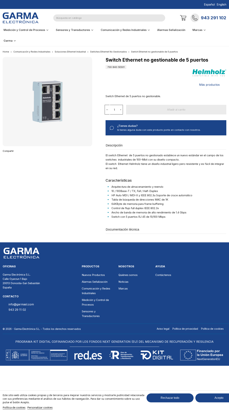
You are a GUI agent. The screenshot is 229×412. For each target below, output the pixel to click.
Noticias (123, 281)
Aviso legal (163, 328)
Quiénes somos (128, 275)
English (221, 4)
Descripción (114, 145)
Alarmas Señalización (95, 281)
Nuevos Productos (93, 275)
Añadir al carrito (176, 109)
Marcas (123, 288)
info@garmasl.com (21, 304)
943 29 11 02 (17, 309)
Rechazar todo (170, 397)
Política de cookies (14, 407)
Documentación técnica (122, 229)
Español (209, 4)
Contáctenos (163, 275)
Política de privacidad (185, 328)
